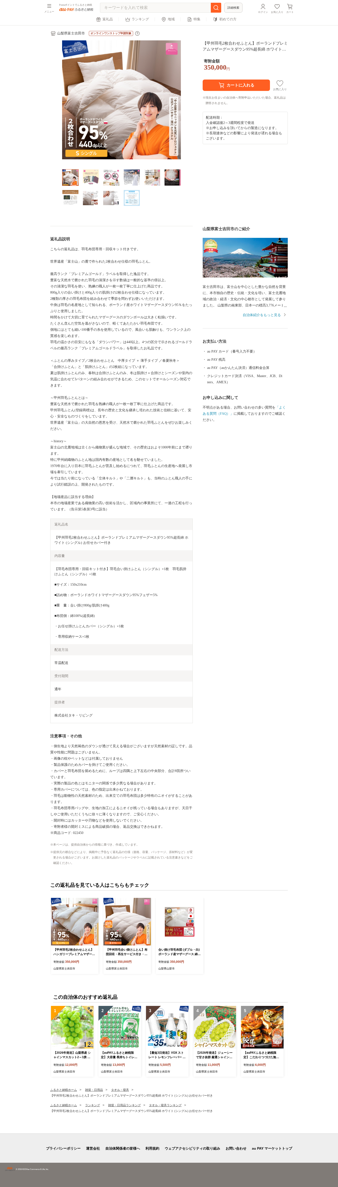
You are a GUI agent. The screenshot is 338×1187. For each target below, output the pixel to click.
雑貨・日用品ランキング (124, 1105)
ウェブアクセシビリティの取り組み (192, 1148)
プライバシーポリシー (63, 1148)
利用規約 (152, 1148)
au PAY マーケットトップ (272, 1148)
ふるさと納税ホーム (63, 1090)
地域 (171, 19)
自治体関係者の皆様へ (122, 1148)
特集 (196, 19)
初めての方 (228, 19)
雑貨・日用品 (94, 1090)
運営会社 (93, 1148)
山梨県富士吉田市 (71, 33)
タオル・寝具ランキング (165, 1105)
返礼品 (107, 19)
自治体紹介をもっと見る (262, 315)
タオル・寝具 (120, 1090)
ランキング (140, 19)
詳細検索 (233, 7)
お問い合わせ (236, 1148)
